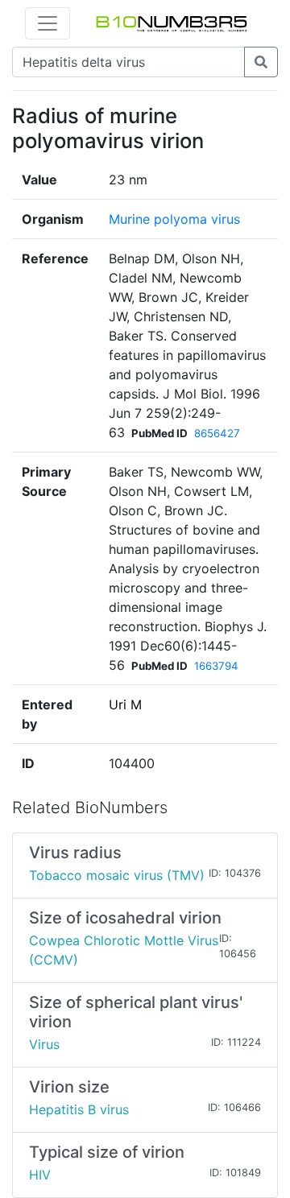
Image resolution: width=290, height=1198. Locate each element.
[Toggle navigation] (47, 23)
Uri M (125, 704)
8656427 (217, 433)
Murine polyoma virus (174, 219)
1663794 (216, 665)
